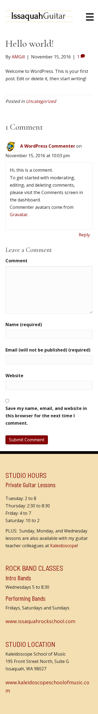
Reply (84, 235)
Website (14, 376)
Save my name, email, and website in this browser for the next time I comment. (46, 415)
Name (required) (23, 325)
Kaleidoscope (63, 546)
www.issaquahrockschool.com (40, 621)
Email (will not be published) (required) (47, 350)
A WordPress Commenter (47, 146)
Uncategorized (41, 101)
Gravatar (19, 215)
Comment (16, 261)
